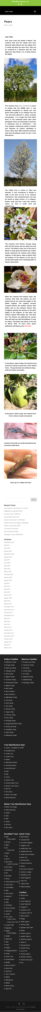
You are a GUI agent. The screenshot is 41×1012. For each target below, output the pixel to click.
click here (28, 326)
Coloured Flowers (10, 765)
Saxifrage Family (10, 721)
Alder (7, 837)
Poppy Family (9, 712)
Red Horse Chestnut (27, 869)
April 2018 (7, 601)
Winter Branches (10, 797)
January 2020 (8, 577)
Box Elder (8, 876)
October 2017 (8, 612)
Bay (6, 856)
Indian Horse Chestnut (27, 854)
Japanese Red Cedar (27, 927)
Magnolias (8, 928)
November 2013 (9, 636)
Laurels (7, 914)
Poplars (7, 948)
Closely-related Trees (11, 783)
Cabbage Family (10, 671)
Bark (6, 774)
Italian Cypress (25, 921)
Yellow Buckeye (25, 886)
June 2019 (7, 586)
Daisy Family (9, 674)
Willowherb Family (11, 735)
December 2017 (9, 607)
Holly (6, 902)
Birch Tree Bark (13, 864)
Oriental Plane (25, 860)
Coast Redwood (26, 901)
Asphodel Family (28, 677)
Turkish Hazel (25, 884)
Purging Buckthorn (11, 951)
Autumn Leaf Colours (10, 520)
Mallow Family (9, 685)
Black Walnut (25, 837)
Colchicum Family (28, 665)
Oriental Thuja (25, 948)
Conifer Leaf (9, 754)
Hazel (7, 899)
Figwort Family (9, 677)
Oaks (7, 942)
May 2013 (7, 645)
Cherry (7, 879)
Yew (22, 962)
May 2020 (7, 566)
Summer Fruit (9, 780)
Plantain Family (10, 709)
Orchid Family (27, 671)
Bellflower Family (10, 662)
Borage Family (9, 665)
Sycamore (8, 971)
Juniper (23, 930)
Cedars (23, 898)
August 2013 (8, 642)
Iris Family (26, 674)
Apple (7, 845)
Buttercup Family (10, 668)
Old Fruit (8, 789)
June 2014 (7, 624)
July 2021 (7, 545)
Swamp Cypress (25, 954)
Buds (7, 771)
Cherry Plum (9, 885)
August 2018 (8, 598)
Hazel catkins (8, 517)
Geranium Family (10, 680)
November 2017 (9, 610)
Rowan (7, 953)
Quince (23, 866)
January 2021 (8, 551)
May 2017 (7, 618)
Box (6, 873)
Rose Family (9, 718)
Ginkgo (23, 919)
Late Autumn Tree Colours (12, 508)
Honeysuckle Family (11, 682)
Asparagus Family (28, 682)
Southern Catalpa (26, 872)
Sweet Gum (9, 968)
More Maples (12, 933)
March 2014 (7, 627)
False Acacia (9, 893)
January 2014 (8, 630)
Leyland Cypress (26, 936)
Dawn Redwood (26, 904)
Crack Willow (9, 887)
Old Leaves (8, 792)
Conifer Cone (9, 756)
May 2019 (7, 589)
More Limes (12, 919)
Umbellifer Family (10, 729)
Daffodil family (27, 680)
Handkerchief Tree (26, 851)
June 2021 (7, 548)
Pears (7, 945)
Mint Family (9, 688)
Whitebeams (9, 980)
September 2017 (9, 615)
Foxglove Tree (25, 845)
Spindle (7, 962)
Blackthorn (8, 870)
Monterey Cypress (26, 939)
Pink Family (8, 706)
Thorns (7, 777)
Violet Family (9, 732)
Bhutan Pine (24, 895)
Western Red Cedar (27, 960)
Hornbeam (8, 905)
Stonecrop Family (10, 726)
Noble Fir (23, 942)
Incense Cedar (25, 924)
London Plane (9, 925)
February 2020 (8, 574)
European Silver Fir (26, 913)
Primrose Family (10, 715)
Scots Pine (24, 951)
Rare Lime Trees (13, 922)
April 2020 (7, 569)
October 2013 (8, 639)
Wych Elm (8, 989)
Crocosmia (7, 528)
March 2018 (7, 604)
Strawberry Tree (26, 875)
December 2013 (9, 633)
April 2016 (7, 621)
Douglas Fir (24, 907)
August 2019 (8, 580)
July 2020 (7, 560)
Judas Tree (24, 857)
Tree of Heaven (10, 974)
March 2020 (7, 571)
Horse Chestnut (10, 908)
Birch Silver (8, 862)
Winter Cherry (9, 986)
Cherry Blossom (10, 768)
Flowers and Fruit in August (12, 523)
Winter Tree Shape (11, 795)
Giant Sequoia (25, 916)
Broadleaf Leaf (10, 751)
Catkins (7, 759)
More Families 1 (10, 691)
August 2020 (8, 557)
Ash (6, 848)
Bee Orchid (7, 531)
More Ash (11, 850)
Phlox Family (9, 703)
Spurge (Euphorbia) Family (13, 723)
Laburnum (8, 911)
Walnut (7, 977)
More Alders (12, 839)
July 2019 (7, 583)
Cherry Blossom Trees (12, 882)
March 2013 (7, 648)
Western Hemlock (26, 957)
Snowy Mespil (9, 959)
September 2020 (9, 554)
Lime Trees (8, 917)
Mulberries (8, 939)
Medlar (7, 936)
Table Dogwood (26, 878)
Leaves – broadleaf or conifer (14, 748)
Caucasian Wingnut (26, 843)
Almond (7, 842)
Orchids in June (8, 514)
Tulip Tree (24, 881)
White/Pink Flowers (11, 762)
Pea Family (8, 700)
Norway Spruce (25, 945)
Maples (7, 931)
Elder (6, 890)
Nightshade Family (11, 697)
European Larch (25, 910)
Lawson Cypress (26, 933)
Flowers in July (8, 526)
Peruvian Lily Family (29, 662)
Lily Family (26, 668)
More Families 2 (10, 694)
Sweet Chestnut (10, 965)
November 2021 (9, 542)
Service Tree (9, 956)
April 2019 (7, 592)
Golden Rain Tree (26, 848)
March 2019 (7, 595)
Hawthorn (8, 896)
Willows (7, 983)
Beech (7, 859)
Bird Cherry (8, 867)
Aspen (7, 853)
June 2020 (7, 563)
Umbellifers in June (10, 534)
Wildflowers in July (9, 511)
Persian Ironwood (26, 863)
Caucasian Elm (25, 840)
